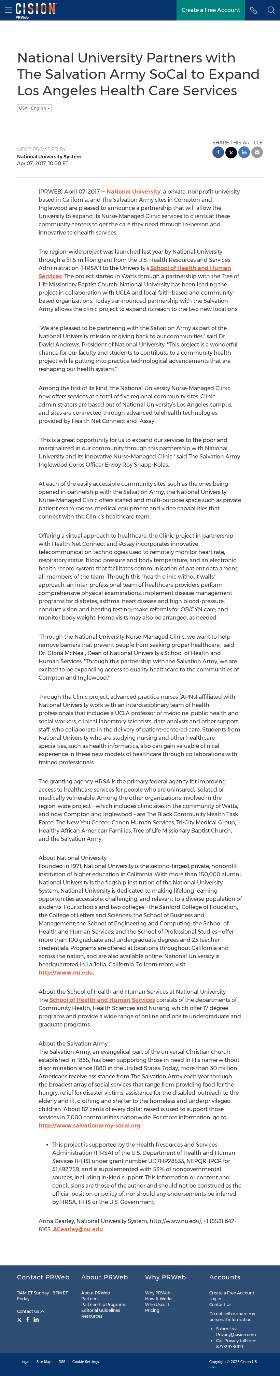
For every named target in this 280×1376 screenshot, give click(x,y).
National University (133, 191)
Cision (245, 1362)
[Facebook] (28, 1319)
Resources (91, 1316)
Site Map (44, 1362)
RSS (62, 1362)
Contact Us (28, 1311)
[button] (271, 10)
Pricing (152, 1310)
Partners (90, 1298)
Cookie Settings (85, 1362)
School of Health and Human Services (102, 1000)
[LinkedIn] (36, 1319)
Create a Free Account (231, 1292)
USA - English (33, 108)
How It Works (158, 1298)
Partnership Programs (103, 1304)
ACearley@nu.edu (78, 1229)
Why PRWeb (157, 1292)
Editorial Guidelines (100, 1310)
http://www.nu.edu (66, 972)
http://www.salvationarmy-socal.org (89, 1125)
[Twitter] (20, 1319)
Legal (24, 1362)
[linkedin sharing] (244, 153)
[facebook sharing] (218, 153)
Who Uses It (157, 1304)
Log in (215, 1298)
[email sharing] (257, 153)
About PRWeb (95, 1292)
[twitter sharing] (231, 153)
